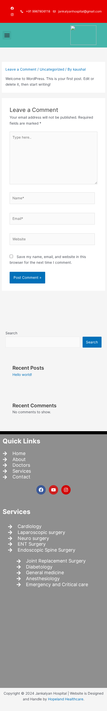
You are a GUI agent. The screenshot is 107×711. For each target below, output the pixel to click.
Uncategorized (52, 69)
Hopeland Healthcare (65, 699)
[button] (7, 35)
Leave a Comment (20, 69)
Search (11, 333)
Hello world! (22, 375)
